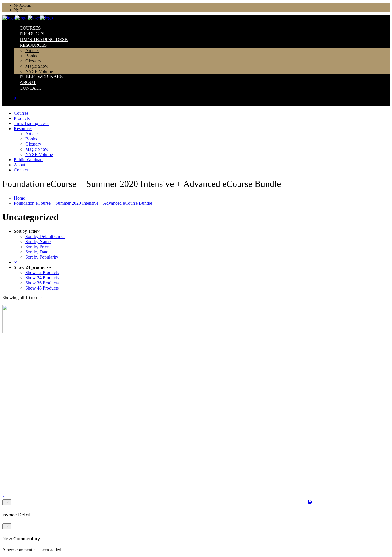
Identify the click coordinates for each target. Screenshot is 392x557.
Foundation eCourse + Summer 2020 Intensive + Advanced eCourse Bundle (83, 203)
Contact (20, 375)
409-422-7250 (16, 463)
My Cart (19, 10)
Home (19, 198)
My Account (22, 5)
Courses (20, 352)
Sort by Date (36, 251)
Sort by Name (38, 241)
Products (21, 356)
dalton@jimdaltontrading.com (30, 468)
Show (42, 272)
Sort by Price (37, 246)
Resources (22, 365)
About (19, 370)
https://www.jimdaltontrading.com (33, 472)
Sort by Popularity (41, 257)
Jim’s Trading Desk (29, 361)
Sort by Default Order (45, 236)
